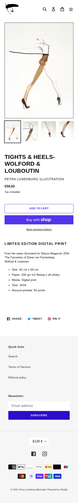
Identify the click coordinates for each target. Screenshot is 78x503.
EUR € (38, 441)
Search (13, 356)
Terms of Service (19, 367)
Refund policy (17, 377)
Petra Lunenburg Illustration (33, 489)
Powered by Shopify (57, 489)
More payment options (39, 229)
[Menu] (71, 9)
